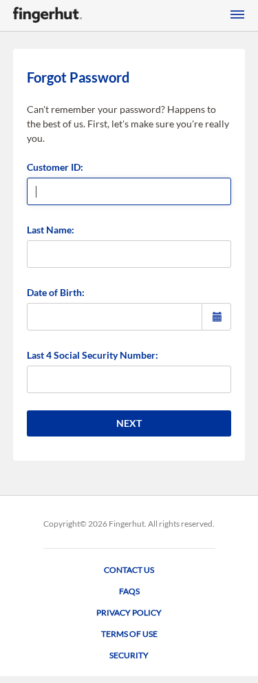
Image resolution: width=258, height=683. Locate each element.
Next (129, 423)
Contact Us (129, 570)
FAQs (129, 591)
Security (129, 655)
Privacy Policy (129, 612)
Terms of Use (129, 634)
